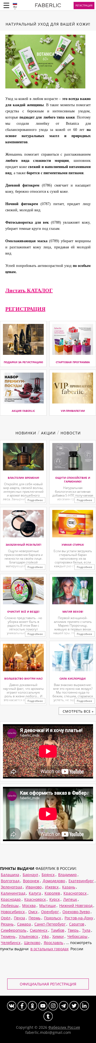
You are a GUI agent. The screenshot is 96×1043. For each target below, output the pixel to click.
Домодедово (54, 880)
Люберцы (10, 905)
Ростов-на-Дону (79, 917)
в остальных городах (49, 948)
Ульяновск (28, 936)
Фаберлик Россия (64, 1027)
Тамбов (57, 930)
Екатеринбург (81, 880)
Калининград (13, 893)
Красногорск (75, 893)
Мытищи (47, 905)
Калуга (35, 893)
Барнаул (30, 874)
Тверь (73, 930)
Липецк (70, 899)
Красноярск (35, 899)
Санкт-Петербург (50, 924)
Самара (24, 924)
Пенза (19, 917)
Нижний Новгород (76, 905)
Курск (54, 899)
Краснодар (11, 899)
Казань (68, 887)
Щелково (32, 942)
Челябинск (11, 942)
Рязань (7, 924)
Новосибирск (13, 911)
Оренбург (50, 911)
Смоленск (38, 930)
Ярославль (53, 942)
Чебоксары (77, 936)
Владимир (67, 874)
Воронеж (31, 880)
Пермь (35, 917)
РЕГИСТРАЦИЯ (25, 309)
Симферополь (13, 930)
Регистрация (84, 5)
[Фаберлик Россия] (48, 6)
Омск (33, 911)
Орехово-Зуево (76, 911)
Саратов (76, 924)
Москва (29, 905)
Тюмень (8, 936)
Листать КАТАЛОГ (29, 290)
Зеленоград (11, 887)
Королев (52, 893)
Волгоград (10, 880)
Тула (86, 930)
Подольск (52, 917)
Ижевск (52, 887)
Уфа (45, 936)
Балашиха (10, 874)
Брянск (48, 874)
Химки (58, 936)
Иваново (34, 887)
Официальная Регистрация (48, 984)
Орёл (5, 917)
